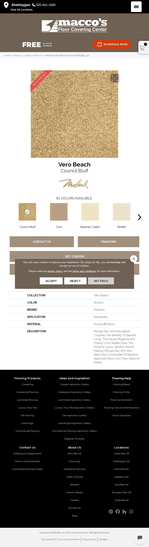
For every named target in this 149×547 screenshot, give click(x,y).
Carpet (27, 55)
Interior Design (74, 492)
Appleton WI (121, 476)
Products (37, 55)
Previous (10, 211)
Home (7, 55)
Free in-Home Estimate (27, 461)
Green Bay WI (121, 453)
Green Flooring (74, 476)
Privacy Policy (89, 539)
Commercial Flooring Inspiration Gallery (74, 430)
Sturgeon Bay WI (121, 492)
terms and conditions (84, 271)
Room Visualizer (122, 415)
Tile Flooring (27, 415)
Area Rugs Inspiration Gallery (74, 423)
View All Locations (21, 9)
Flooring (17, 55)
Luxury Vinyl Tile (27, 407)
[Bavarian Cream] (90, 212)
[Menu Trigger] (136, 6)
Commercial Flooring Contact (27, 469)
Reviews (74, 484)
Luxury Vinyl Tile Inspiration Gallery (74, 407)
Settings (101, 281)
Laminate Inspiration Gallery (75, 399)
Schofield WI (121, 484)
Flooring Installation (121, 399)
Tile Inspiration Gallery (74, 415)
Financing (108, 241)
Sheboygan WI (121, 461)
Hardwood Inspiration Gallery (74, 392)
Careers (74, 500)
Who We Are (74, 453)
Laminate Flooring (27, 399)
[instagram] (131, 511)
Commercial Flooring (27, 430)
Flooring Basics (121, 384)
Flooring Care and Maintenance (121, 407)
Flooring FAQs (121, 392)
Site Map (102, 539)
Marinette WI (121, 469)
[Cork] (58, 212)
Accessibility (48, 539)
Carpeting (27, 384)
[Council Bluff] (27, 212)
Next (139, 211)
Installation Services (74, 469)
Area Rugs (27, 423)
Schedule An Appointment (27, 453)
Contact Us (42, 241)
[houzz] (124, 511)
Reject (75, 281)
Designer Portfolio (74, 438)
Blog (74, 515)
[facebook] (117, 511)
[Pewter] (121, 212)
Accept (51, 281)
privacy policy (55, 271)
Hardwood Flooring (27, 392)
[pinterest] (111, 511)
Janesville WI (121, 500)
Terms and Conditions (68, 539)
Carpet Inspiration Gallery (74, 384)
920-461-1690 (45, 5)
